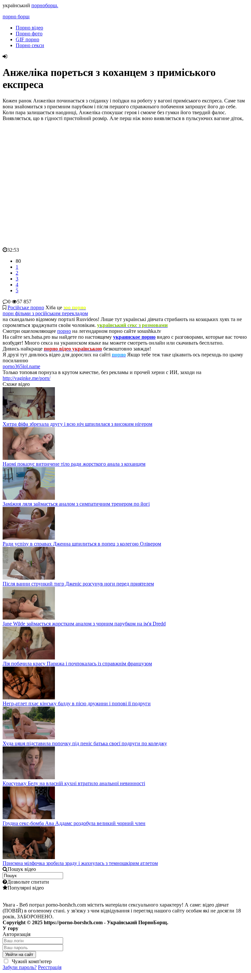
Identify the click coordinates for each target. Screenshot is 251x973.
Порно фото (29, 33)
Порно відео (29, 27)
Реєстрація (49, 967)
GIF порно (27, 39)
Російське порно (26, 307)
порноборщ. (44, 5)
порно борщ (16, 16)
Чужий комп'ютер (31, 961)
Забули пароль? (20, 967)
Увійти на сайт (19, 954)
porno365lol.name (21, 366)
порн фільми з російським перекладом (45, 313)
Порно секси (30, 45)
